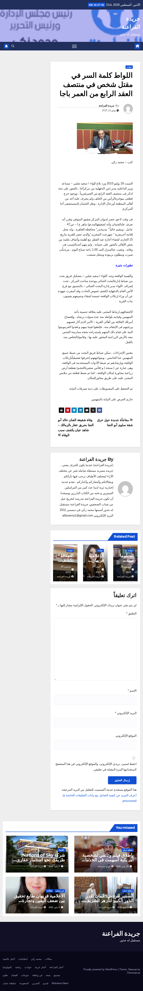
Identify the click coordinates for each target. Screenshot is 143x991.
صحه (48, 975)
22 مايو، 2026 (122, 866)
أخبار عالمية (9, 959)
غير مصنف (60, 891)
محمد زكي (36, 959)
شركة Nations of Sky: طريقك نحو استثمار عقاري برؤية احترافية (40, 859)
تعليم (5, 975)
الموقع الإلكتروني (125, 735)
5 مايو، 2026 (122, 907)
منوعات (25, 975)
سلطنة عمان (128, 850)
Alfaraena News (60, 983)
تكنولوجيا (7, 967)
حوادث (129, 67)
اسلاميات (23, 959)
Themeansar (133, 972)
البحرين (36, 983)
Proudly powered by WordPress (100, 969)
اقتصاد (61, 850)
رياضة (18, 967)
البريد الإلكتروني (125, 713)
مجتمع (57, 975)
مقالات (49, 891)
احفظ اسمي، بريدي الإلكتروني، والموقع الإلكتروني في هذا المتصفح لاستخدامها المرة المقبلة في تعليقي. (95, 766)
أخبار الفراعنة (56, 967)
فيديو (45, 983)
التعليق (131, 613)
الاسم (132, 690)
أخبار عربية (40, 967)
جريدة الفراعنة (107, 105)
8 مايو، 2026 (54, 866)
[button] (12, 46)
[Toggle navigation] (74, 46)
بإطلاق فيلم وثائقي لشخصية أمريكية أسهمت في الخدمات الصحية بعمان (107, 859)
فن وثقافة (37, 975)
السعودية (24, 983)
